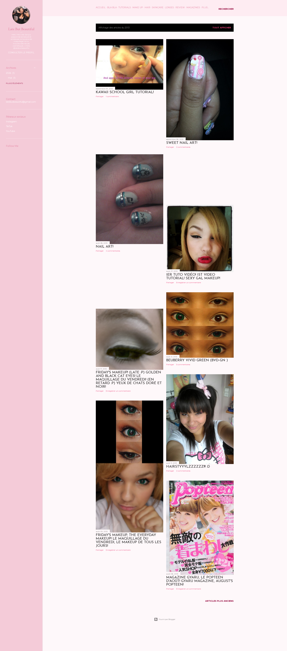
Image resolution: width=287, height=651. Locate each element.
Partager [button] (100, 96)
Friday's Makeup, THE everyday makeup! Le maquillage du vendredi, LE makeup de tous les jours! (128, 540)
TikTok (9, 126)
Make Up (137, 7)
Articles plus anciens (219, 601)
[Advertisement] (129, 126)
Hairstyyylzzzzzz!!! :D (188, 466)
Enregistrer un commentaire (188, 282)
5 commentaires (183, 364)
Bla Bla (112, 7)
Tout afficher (221, 27)
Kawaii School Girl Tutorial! (125, 92)
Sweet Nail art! (181, 143)
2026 (10, 73)
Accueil (101, 7)
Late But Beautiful (21, 29)
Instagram (11, 121)
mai (11, 77)
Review (180, 7)
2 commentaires (183, 147)
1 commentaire (112, 96)
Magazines (193, 7)
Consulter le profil (21, 52)
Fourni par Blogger (167, 619)
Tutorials (124, 7)
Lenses (169, 7)
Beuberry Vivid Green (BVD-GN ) (197, 360)
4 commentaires (113, 251)
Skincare (157, 7)
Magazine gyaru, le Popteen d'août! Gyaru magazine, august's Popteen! (199, 581)
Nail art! (104, 247)
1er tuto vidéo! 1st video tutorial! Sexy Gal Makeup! (193, 276)
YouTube (10, 131)
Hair (147, 7)
